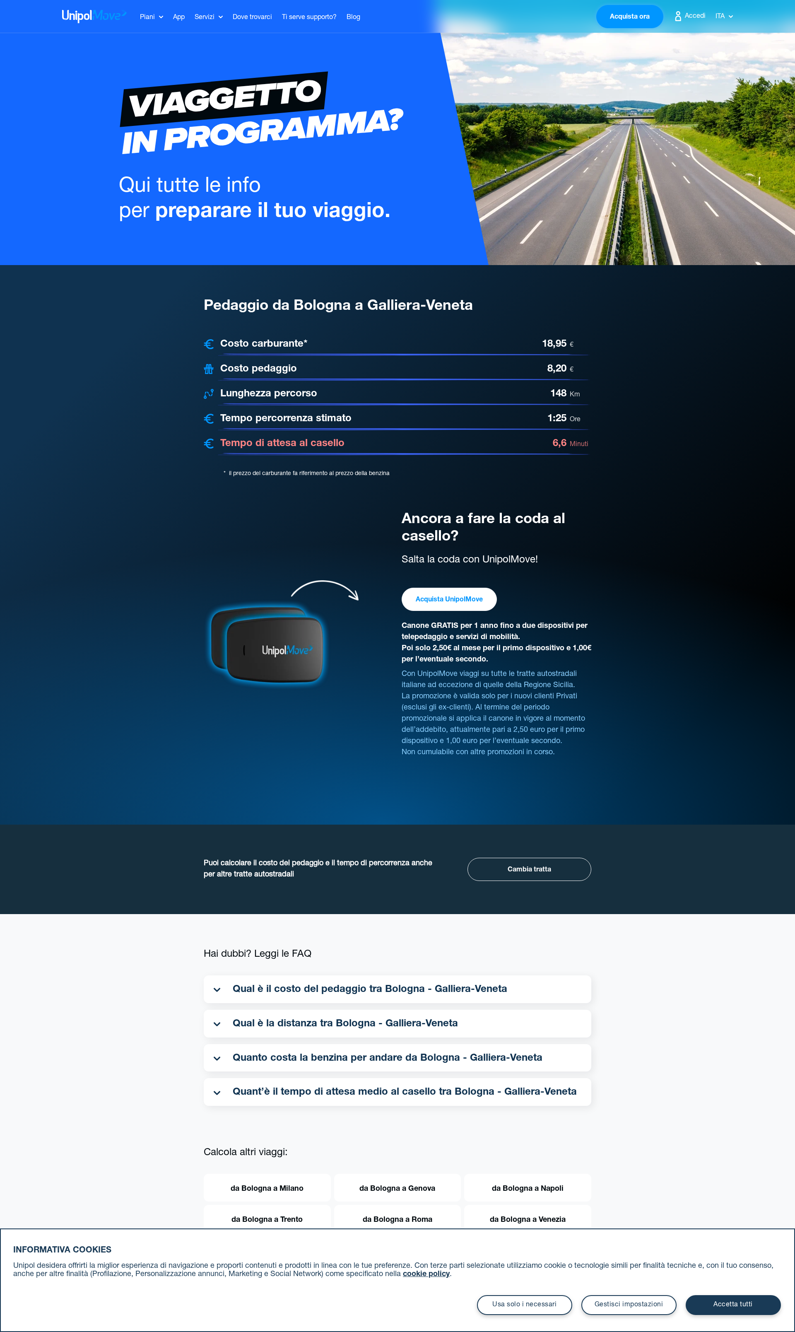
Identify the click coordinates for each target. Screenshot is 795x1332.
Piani (147, 17)
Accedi (694, 16)
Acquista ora (630, 17)
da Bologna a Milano (267, 1189)
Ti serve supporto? (309, 17)
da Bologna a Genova (397, 1189)
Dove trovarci (252, 17)
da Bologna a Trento (267, 1220)
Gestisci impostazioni (629, 1305)
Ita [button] (720, 17)
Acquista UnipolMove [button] (449, 600)
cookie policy (426, 1274)
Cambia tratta (529, 870)
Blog (353, 17)
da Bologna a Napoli (528, 1189)
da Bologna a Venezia (528, 1220)
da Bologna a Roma (397, 1220)
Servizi (204, 17)
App (179, 17)
